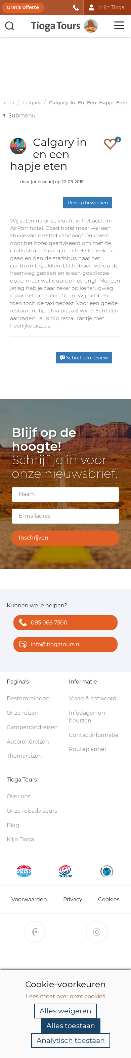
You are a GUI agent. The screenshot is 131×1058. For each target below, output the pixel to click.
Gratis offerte (23, 7)
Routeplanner (87, 749)
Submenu (22, 115)
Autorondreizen (28, 742)
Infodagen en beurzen (87, 717)
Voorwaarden (29, 899)
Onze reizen (23, 713)
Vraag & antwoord (93, 698)
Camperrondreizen (32, 727)
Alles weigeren (65, 1011)
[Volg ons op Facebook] (35, 932)
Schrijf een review (86, 358)
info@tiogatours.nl (56, 644)
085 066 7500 (49, 622)
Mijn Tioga (20, 839)
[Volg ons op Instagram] (97, 932)
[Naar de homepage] (65, 26)
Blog (13, 825)
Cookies (109, 899)
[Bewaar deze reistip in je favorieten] (110, 144)
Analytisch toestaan (71, 1040)
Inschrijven (33, 538)
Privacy (72, 899)
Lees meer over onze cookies (65, 996)
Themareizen (24, 756)
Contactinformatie (94, 735)
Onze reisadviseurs (32, 811)
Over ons (19, 796)
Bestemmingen (28, 698)
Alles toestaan (70, 1025)
